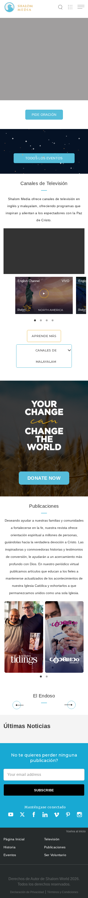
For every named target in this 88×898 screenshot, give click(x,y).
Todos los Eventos (44, 158)
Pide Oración (44, 115)
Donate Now (44, 478)
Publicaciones (55, 847)
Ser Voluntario (55, 855)
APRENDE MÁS (44, 336)
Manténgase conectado (45, 807)
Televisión (52, 839)
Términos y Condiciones (62, 892)
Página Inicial (14, 839)
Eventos (10, 855)
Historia (9, 847)
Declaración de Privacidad (27, 892)
